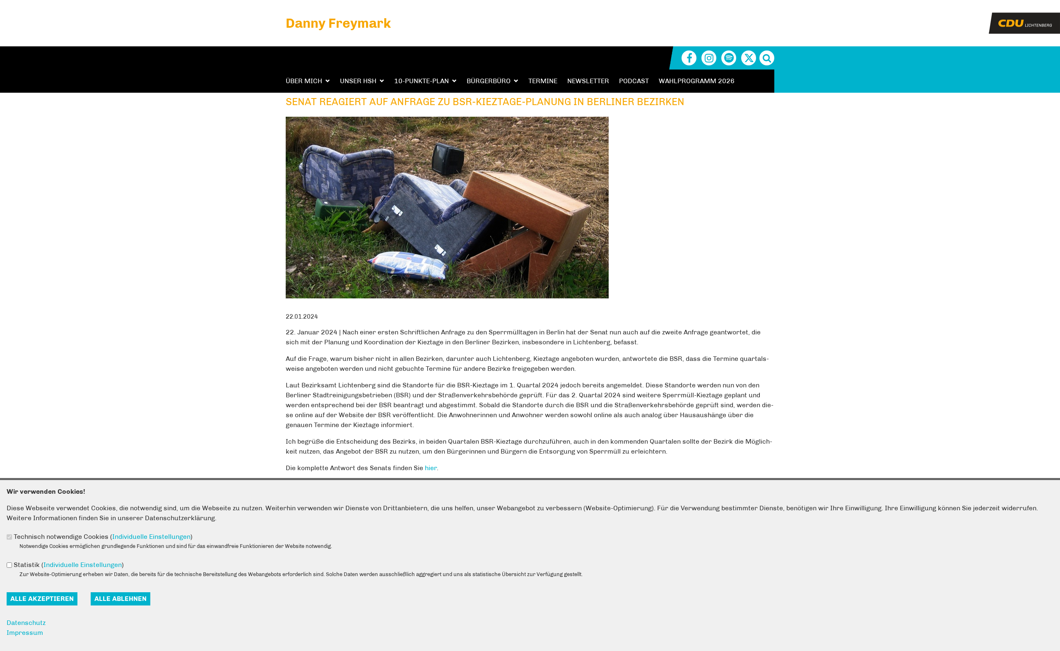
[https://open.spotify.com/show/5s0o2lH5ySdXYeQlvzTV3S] (728, 57)
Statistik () (69, 565)
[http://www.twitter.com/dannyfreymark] (748, 57)
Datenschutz (26, 623)
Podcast (634, 81)
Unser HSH (358, 81)
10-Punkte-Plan (421, 81)
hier (431, 468)
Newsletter (588, 81)
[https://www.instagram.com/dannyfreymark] (708, 57)
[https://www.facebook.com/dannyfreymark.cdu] (689, 57)
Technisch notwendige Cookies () (103, 536)
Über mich (304, 81)
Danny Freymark (338, 23)
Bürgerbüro (489, 81)
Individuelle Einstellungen (151, 536)
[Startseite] (1024, 18)
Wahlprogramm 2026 (697, 81)
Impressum (25, 633)
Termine (542, 81)
